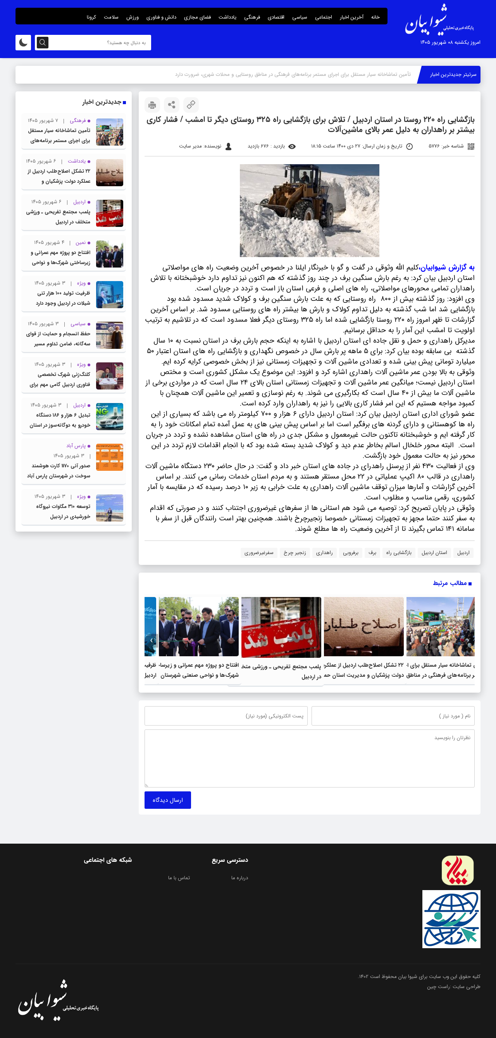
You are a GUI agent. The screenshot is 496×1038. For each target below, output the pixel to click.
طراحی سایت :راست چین (453, 987)
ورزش (132, 17)
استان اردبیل (434, 553)
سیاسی (299, 17)
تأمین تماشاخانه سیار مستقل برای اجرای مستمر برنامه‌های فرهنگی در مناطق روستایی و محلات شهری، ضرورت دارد (441, 675)
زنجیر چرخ (295, 553)
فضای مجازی (197, 17)
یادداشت (227, 17)
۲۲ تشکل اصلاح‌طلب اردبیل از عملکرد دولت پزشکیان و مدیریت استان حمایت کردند (359, 675)
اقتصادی (276, 17)
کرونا (91, 17)
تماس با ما (179, 878)
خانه (375, 17)
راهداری (324, 553)
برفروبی (350, 553)
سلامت (111, 17)
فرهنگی (252, 17)
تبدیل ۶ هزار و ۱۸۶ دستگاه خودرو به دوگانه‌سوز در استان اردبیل (59, 425)
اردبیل (463, 553)
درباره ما (239, 878)
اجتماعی (323, 17)
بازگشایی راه (399, 553)
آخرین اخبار (351, 17)
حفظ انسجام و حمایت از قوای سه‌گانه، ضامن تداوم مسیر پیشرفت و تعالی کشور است (58, 344)
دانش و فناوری (161, 17)
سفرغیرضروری (259, 553)
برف (372, 553)
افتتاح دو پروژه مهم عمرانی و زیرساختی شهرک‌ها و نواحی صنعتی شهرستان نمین (60, 263)
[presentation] (468, 640)
